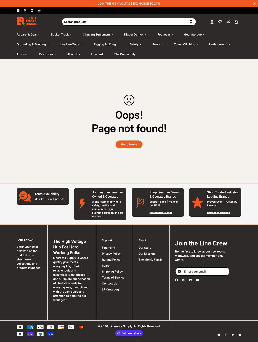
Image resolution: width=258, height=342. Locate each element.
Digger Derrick (133, 34)
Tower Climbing (184, 44)
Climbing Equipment (96, 34)
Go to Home (129, 144)
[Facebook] (18, 10)
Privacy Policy (111, 253)
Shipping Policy (112, 271)
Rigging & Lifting (105, 44)
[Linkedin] (32, 10)
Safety (134, 44)
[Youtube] (39, 10)
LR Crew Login (111, 289)
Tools (156, 44)
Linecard (97, 54)
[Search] (191, 22)
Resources (46, 54)
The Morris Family (150, 259)
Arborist (22, 54)
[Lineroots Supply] (27, 21)
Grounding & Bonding (31, 44)
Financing (108, 247)
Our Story (144, 247)
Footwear (163, 34)
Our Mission (146, 253)
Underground (218, 44)
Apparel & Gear (27, 34)
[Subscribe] (226, 271)
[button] (236, 22)
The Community (125, 54)
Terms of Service (113, 277)
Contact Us (109, 283)
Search (106, 265)
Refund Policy (111, 259)
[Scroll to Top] (251, 323)
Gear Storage (193, 34)
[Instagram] (25, 10)
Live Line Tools (70, 44)
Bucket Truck (60, 34)
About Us (73, 54)
